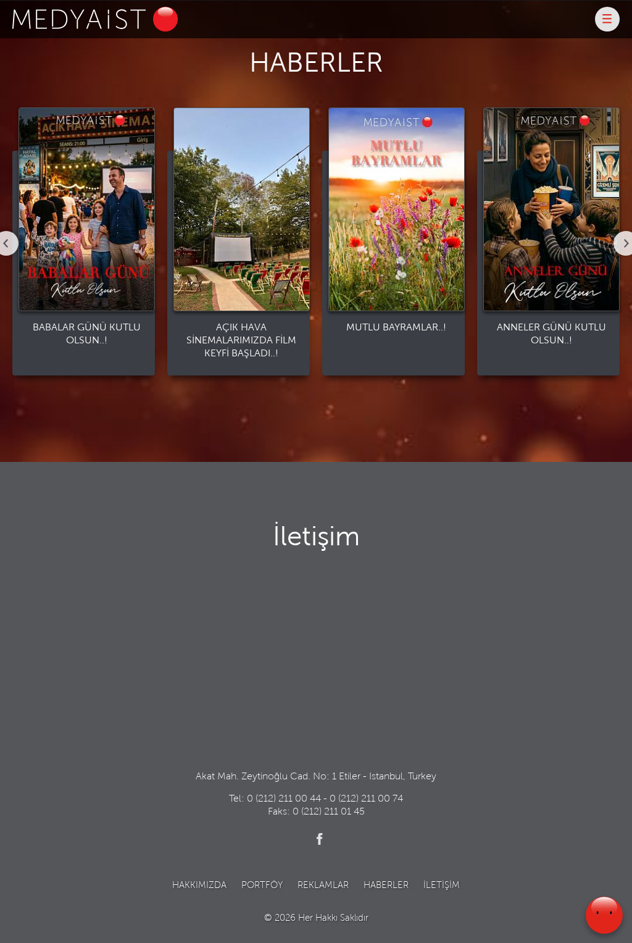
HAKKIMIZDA (199, 886)
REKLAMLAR (323, 886)
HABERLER (386, 886)
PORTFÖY (262, 886)
